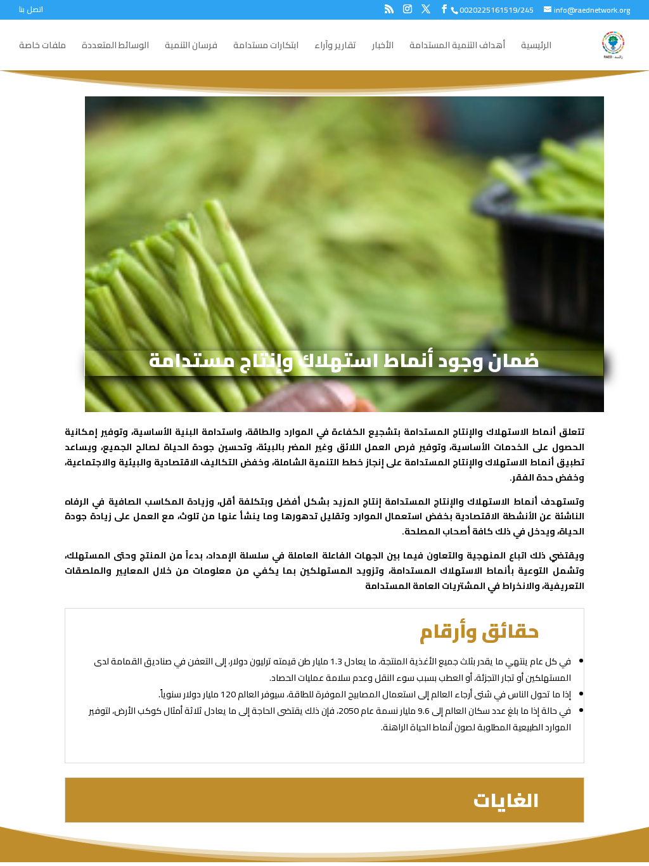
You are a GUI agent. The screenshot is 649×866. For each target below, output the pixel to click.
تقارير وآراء (335, 47)
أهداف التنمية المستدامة (457, 47)
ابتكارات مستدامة (266, 47)
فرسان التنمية (191, 47)
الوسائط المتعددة (115, 47)
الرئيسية (536, 47)
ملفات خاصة (42, 47)
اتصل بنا (31, 11)
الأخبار (383, 47)
